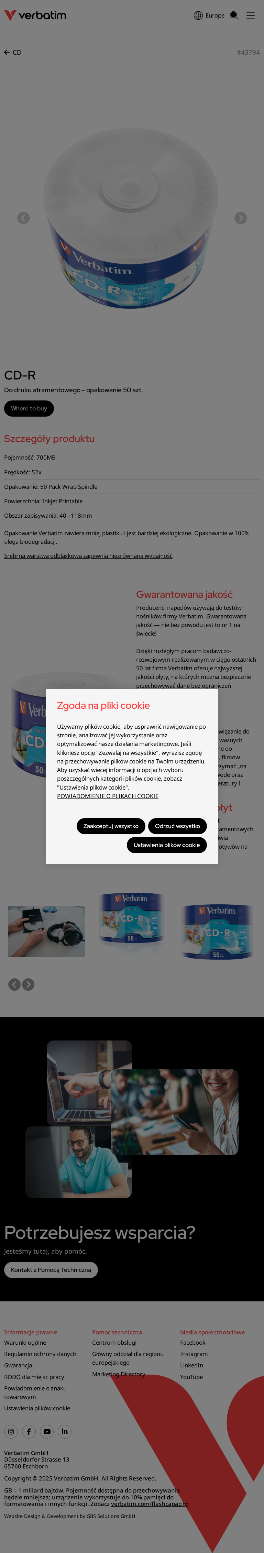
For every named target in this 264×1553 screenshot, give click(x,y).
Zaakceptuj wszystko (111, 826)
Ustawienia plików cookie (167, 845)
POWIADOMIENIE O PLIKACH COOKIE (107, 796)
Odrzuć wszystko (177, 826)
